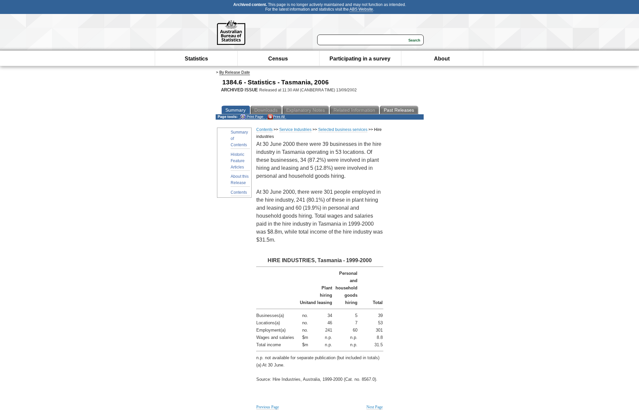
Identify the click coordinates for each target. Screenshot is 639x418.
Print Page (254, 117)
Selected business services (342, 129)
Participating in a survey (359, 58)
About (442, 58)
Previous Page (267, 407)
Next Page (374, 407)
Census (278, 58)
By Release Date (234, 72)
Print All (279, 117)
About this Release (240, 179)
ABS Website (361, 9)
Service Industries (295, 129)
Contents (239, 192)
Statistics (196, 58)
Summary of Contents (239, 138)
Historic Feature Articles (238, 160)
